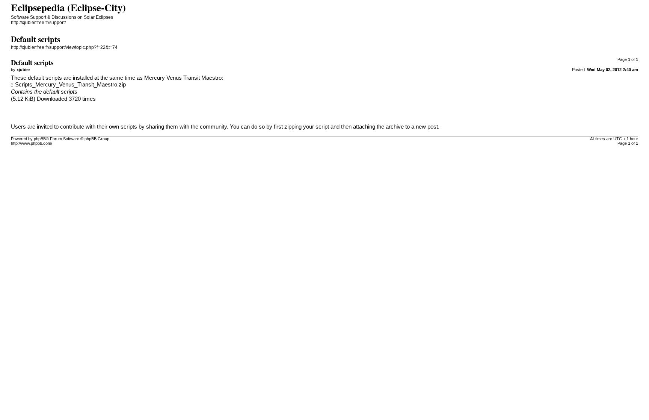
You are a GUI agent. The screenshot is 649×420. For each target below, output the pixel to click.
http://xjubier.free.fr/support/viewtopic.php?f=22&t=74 (64, 47)
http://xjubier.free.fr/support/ (38, 22)
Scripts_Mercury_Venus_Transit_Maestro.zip (70, 85)
